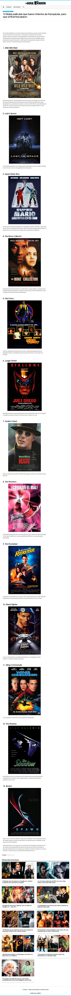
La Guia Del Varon (35, 3)
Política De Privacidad (34, 989)
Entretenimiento (6, 11)
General (11, 11)
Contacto (25, 989)
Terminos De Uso (44, 989)
